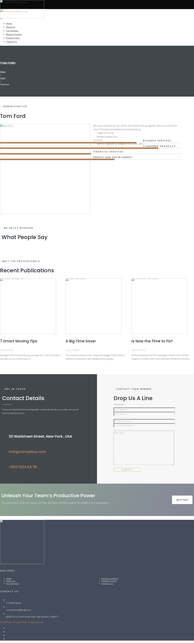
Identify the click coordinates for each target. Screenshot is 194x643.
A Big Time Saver (81, 341)
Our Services (12, 30)
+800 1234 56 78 (23, 467)
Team (2, 78)
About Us (10, 27)
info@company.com (27, 451)
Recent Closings (14, 34)
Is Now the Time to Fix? (152, 341)
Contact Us (11, 41)
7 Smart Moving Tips (18, 341)
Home (9, 23)
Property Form (13, 38)
